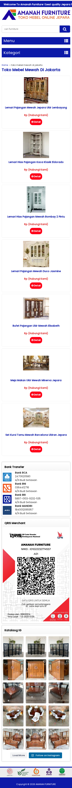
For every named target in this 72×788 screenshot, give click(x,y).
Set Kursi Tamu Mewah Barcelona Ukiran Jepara (36, 435)
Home (5, 65)
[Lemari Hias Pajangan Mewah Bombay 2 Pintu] (36, 211)
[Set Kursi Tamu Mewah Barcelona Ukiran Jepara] (36, 426)
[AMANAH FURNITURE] (36, 20)
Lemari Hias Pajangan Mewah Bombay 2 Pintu (36, 216)
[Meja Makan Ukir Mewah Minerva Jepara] (36, 369)
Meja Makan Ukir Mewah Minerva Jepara (36, 380)
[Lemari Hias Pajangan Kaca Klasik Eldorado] (36, 157)
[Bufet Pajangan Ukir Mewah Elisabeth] (36, 318)
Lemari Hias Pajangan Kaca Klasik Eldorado (36, 162)
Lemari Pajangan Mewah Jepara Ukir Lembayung (36, 107)
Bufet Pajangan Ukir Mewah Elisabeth (36, 325)
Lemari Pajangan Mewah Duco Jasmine (36, 271)
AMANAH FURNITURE (46, 784)
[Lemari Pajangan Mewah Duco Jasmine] (36, 266)
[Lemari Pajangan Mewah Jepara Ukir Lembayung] (36, 102)
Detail (37, 122)
